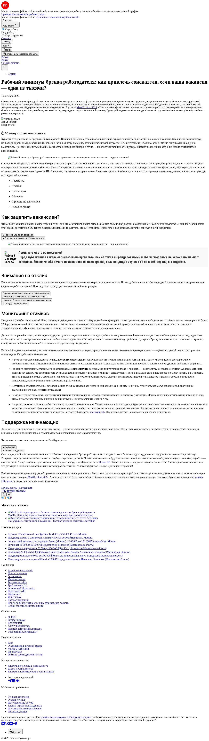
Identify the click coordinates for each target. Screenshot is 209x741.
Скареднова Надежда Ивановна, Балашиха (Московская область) (93, 559)
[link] (6, 49)
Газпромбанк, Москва (104, 541)
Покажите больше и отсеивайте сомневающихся (27, 300)
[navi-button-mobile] (4, 67)
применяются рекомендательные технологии (66, 717)
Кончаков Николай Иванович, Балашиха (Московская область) (87, 555)
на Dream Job (97, 412)
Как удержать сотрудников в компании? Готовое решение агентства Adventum (51, 521)
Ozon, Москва (79, 534)
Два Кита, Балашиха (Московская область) (82, 548)
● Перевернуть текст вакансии (18, 235)
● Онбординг (9, 447)
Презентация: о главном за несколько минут (25, 296)
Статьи (12, 73)
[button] (4, 57)
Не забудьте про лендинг (15, 303)
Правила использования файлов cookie (57, 17)
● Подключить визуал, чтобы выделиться (23, 238)
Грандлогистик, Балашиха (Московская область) (67, 544)
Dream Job (104, 462)
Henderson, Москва (81, 537)
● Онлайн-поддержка (13, 450)
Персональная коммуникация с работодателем (26, 293)
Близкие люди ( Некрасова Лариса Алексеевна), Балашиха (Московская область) (85, 552)
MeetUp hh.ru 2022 (87, 107)
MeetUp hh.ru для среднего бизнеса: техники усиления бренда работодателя (50, 515)
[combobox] (15, 731)
